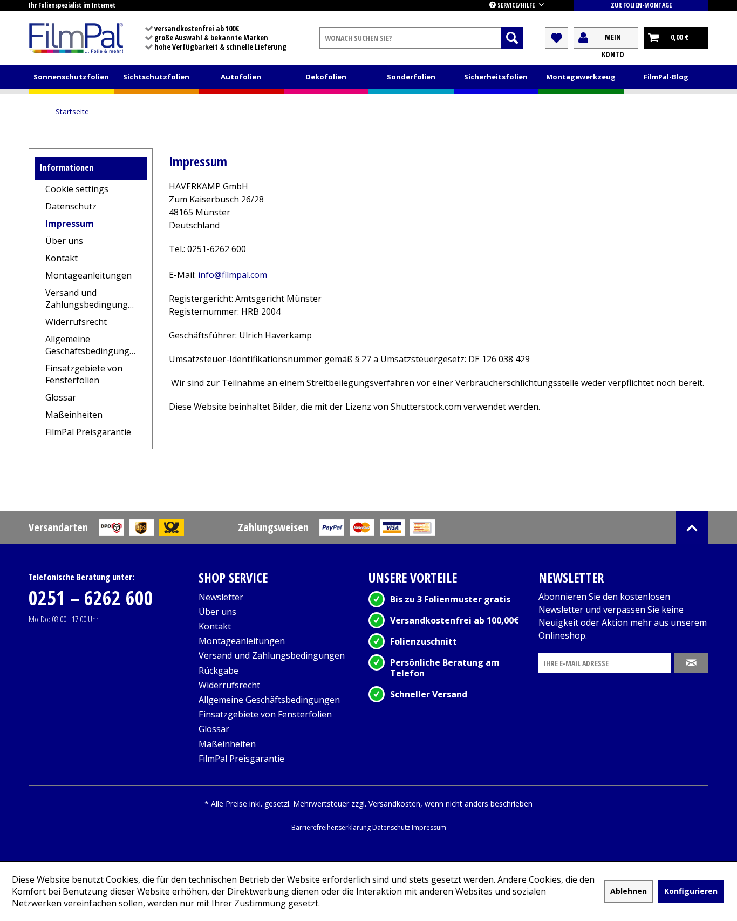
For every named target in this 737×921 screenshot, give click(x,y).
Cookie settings (76, 189)
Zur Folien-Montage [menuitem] (641, 5)
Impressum (69, 223)
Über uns (64, 241)
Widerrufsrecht (76, 322)
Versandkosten (394, 803)
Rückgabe (218, 670)
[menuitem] (421, 38)
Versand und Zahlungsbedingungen (91, 298)
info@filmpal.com (232, 275)
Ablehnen (628, 891)
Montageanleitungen (88, 275)
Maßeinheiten (74, 415)
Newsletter (221, 597)
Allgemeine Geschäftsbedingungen (92, 345)
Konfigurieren (691, 891)
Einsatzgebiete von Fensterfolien (83, 374)
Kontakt (61, 258)
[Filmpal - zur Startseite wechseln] (76, 38)
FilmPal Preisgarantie (88, 432)
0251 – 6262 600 (91, 598)
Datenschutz (71, 206)
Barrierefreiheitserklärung (331, 827)
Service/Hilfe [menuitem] (516, 5)
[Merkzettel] (556, 38)
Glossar (60, 397)
